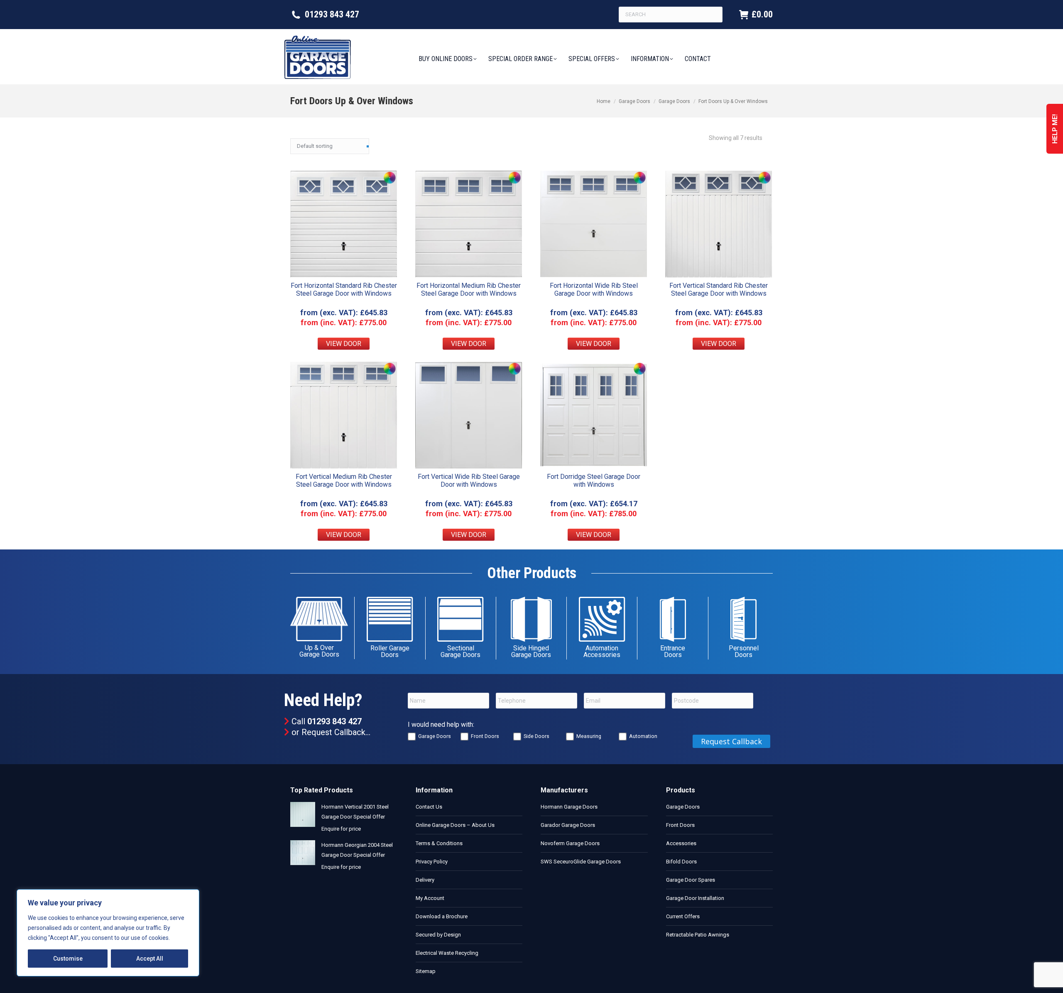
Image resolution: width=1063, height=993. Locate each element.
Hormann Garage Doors (569, 807)
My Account (430, 898)
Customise (68, 958)
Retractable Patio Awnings (697, 935)
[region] (108, 932)
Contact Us (429, 807)
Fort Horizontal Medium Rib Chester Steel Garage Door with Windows (468, 289)
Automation (643, 736)
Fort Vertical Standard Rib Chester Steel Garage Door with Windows (718, 289)
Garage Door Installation (695, 898)
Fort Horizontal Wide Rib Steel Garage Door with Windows (594, 289)
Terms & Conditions (439, 843)
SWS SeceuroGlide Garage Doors (581, 861)
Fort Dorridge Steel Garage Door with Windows (593, 480)
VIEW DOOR (343, 344)
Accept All (149, 958)
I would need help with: (441, 724)
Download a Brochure (442, 916)
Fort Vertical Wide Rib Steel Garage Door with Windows (469, 480)
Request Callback (333, 732)
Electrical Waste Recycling (447, 953)
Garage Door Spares (690, 880)
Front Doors (485, 736)
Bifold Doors (681, 861)
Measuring (588, 736)
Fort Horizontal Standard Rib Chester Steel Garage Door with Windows (344, 289)
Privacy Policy (432, 861)
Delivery (425, 880)
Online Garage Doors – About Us (455, 825)
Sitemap (426, 971)
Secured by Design (438, 935)
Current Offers (683, 916)
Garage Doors (434, 736)
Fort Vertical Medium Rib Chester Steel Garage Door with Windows (344, 480)
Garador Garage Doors (568, 825)
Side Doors (536, 736)
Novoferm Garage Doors (570, 843)
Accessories (681, 843)
